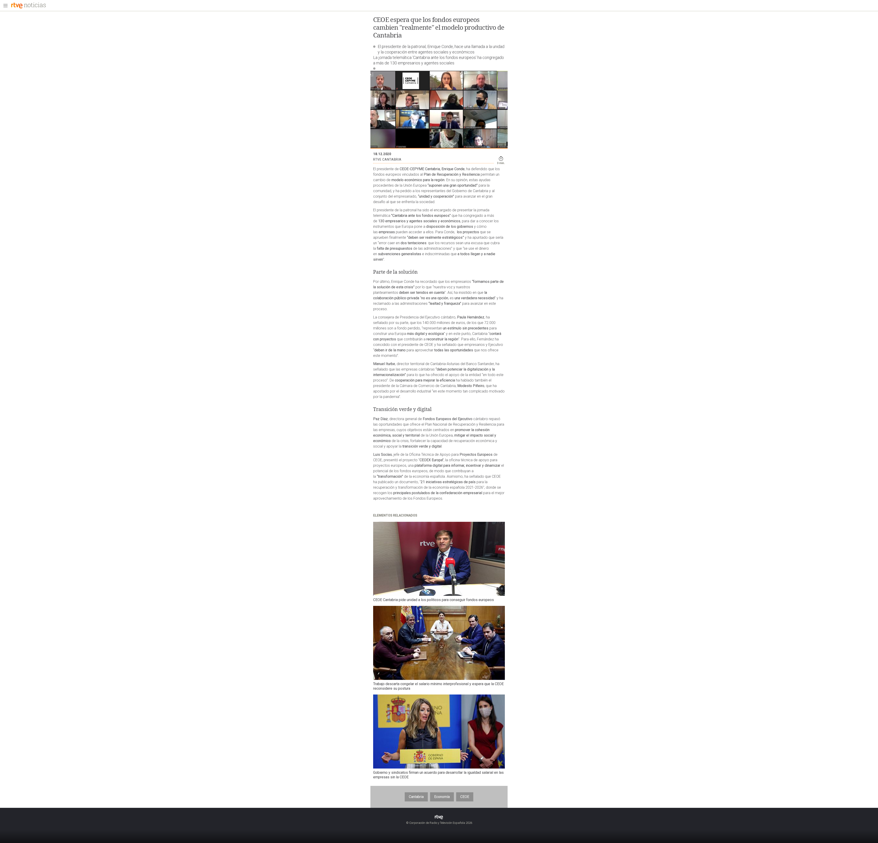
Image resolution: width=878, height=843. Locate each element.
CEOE (464, 797)
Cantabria (416, 797)
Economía (442, 797)
